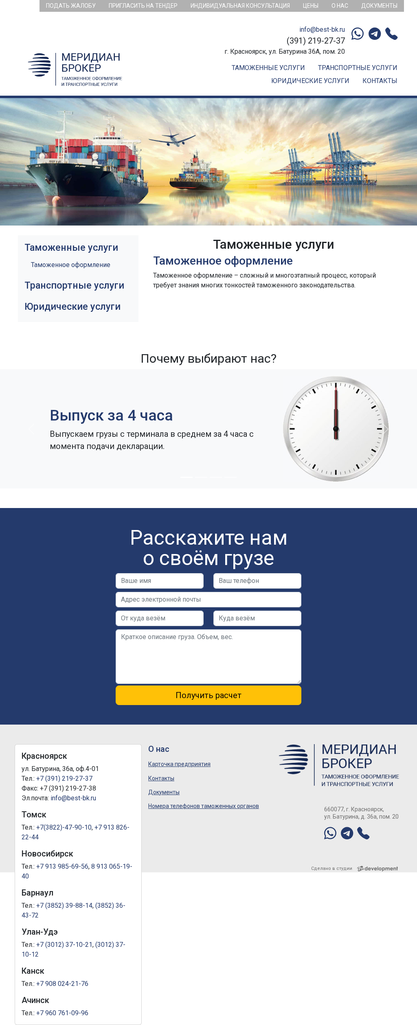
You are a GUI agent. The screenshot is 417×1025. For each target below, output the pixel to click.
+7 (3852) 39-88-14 (64, 905)
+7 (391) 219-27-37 (64, 778)
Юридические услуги (310, 81)
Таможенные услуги (268, 68)
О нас (339, 5)
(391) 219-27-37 (316, 41)
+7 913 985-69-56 (62, 866)
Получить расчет (208, 695)
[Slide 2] (201, 477)
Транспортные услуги (357, 68)
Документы (379, 5)
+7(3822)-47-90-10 (64, 827)
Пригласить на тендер (143, 5)
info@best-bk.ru (322, 29)
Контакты (379, 81)
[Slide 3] (216, 477)
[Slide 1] (186, 477)
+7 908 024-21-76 (62, 984)
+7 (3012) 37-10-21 (64, 944)
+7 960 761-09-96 (62, 1013)
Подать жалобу (71, 5)
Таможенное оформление (70, 265)
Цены (310, 5)
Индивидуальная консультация (240, 5)
